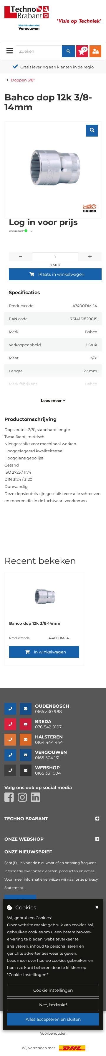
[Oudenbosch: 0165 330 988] (12, 709)
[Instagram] (24, 800)
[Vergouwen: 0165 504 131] (12, 755)
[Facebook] (11, 800)
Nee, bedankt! (53, 1004)
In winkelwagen (50, 652)
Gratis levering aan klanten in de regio (57, 67)
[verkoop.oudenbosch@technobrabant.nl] (27, 709)
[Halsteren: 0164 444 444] (12, 740)
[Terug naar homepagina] (26, 11)
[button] (26, 819)
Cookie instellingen (53, 990)
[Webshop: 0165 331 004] (12, 770)
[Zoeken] (68, 51)
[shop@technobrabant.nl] (27, 770)
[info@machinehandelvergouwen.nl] (27, 755)
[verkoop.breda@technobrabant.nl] (27, 724)
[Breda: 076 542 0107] (12, 724)
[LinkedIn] (37, 800)
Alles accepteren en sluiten (53, 1019)
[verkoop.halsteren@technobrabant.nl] (27, 740)
